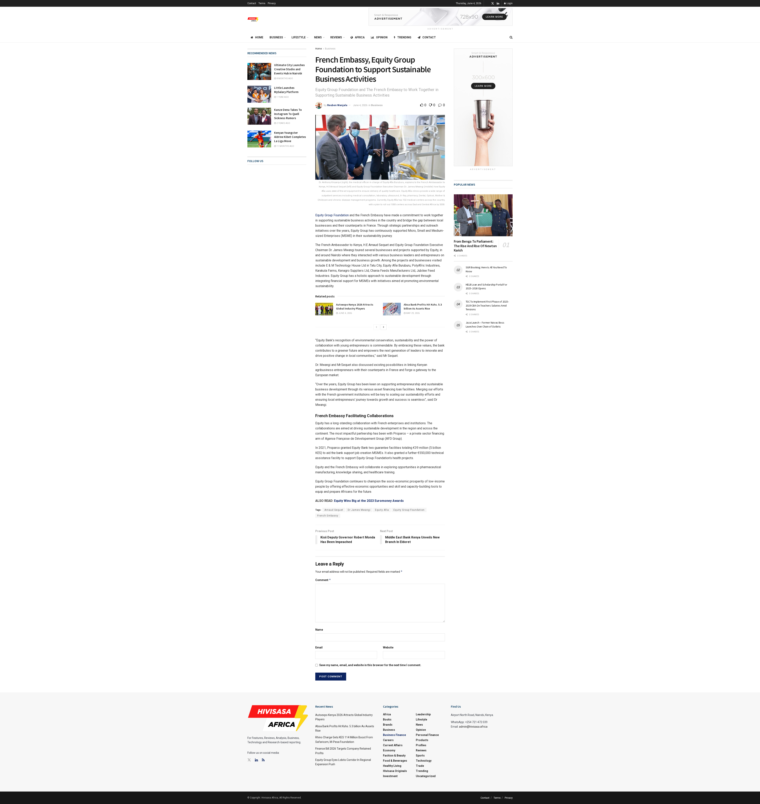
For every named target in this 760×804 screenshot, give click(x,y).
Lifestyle (299, 37)
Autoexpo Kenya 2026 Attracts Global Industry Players (354, 306)
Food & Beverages (395, 760)
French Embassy (327, 515)
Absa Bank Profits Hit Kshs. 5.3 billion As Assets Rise (423, 306)
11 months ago (285, 146)
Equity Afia (382, 510)
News (318, 37)
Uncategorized (426, 776)
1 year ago (282, 97)
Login (509, 3)
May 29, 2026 (413, 313)
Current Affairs (393, 745)
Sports (420, 755)
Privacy (272, 3)
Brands (387, 724)
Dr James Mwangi (359, 510)
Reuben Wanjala (337, 105)
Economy (389, 750)
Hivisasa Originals (395, 771)
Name (319, 629)
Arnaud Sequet (333, 510)
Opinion (382, 37)
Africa (360, 37)
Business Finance (394, 735)
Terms (261, 3)
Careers (388, 740)
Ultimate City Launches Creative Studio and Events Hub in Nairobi (289, 69)
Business (276, 37)
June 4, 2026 (360, 105)
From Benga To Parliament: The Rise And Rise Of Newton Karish (475, 245)
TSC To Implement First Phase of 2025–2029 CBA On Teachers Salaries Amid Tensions (487, 305)
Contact (251, 3)
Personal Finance (427, 735)
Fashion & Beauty (394, 755)
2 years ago (283, 123)
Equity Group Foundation (332, 215)
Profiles (421, 745)
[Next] (384, 327)
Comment (323, 580)
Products (422, 740)
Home (259, 37)
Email (319, 647)
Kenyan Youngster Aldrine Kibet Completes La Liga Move (290, 137)
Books (387, 719)
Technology (423, 760)
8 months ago (284, 78)
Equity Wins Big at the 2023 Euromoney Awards (369, 501)
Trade (420, 765)
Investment (390, 776)
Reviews (336, 37)
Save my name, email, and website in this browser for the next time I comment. (370, 665)
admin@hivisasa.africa (473, 726)
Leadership (423, 714)
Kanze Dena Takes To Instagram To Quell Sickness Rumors (288, 114)
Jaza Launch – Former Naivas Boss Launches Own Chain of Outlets (485, 324)
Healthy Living (392, 765)
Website (388, 647)
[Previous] (376, 327)
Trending (404, 37)
